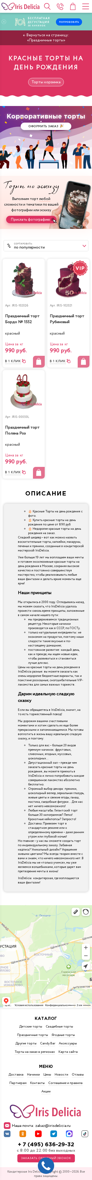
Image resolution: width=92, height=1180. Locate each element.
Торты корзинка (46, 82)
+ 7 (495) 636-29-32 (46, 1144)
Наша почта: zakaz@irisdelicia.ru (41, 1126)
